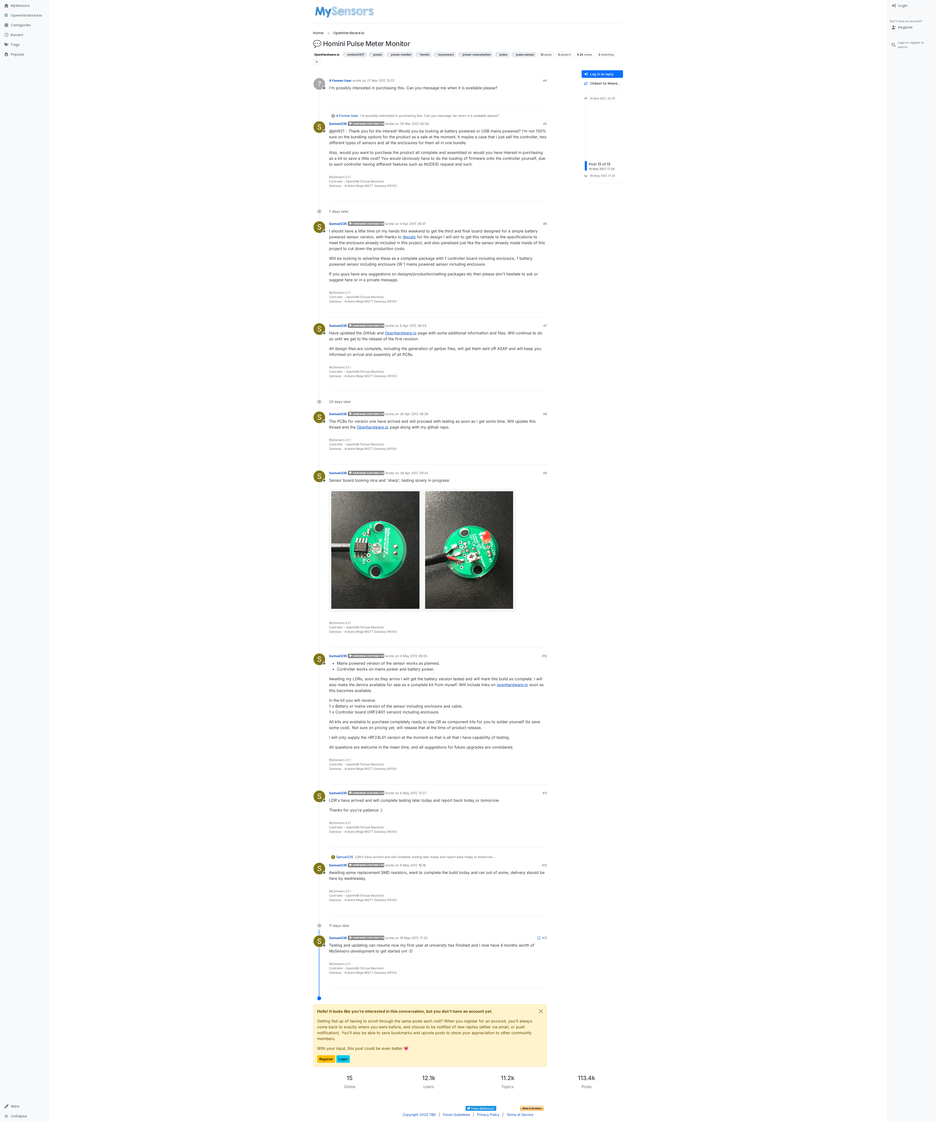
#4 (545, 80)
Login (343, 1059)
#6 (545, 224)
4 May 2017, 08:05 (413, 656)
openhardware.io (512, 684)
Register (326, 1059)
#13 (544, 938)
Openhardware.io (401, 333)
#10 (544, 656)
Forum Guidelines (456, 1114)
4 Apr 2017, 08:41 (413, 224)
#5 (545, 124)
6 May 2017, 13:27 (413, 793)
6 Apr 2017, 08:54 (413, 326)
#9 (545, 473)
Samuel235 (338, 124)
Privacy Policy (488, 1114)
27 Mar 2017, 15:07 (381, 80)
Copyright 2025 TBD (419, 1114)
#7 (545, 326)
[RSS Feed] (317, 61)
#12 (544, 865)
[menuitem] (911, 6)
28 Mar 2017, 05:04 (414, 124)
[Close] (541, 1011)
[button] (24, 1106)
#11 (545, 793)
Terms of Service (520, 1114)
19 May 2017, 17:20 (414, 938)
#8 (545, 414)
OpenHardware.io (326, 54)
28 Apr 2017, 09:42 (414, 473)
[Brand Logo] (344, 12)
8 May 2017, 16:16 (413, 865)
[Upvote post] (525, 100)
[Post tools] (542, 100)
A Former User (340, 80)
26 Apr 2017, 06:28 (414, 414)
